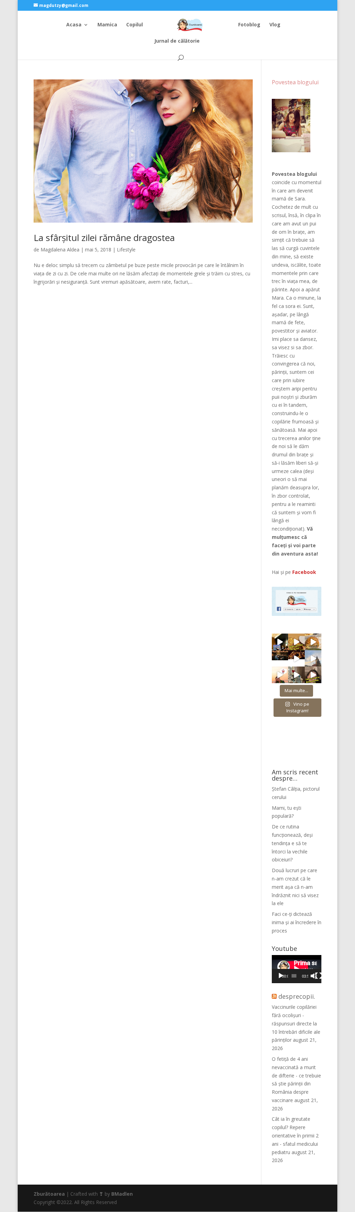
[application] (296, 969)
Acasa (73, 25)
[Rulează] (280, 975)
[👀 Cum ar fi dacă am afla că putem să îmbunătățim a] (313, 675)
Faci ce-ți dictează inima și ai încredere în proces (296, 922)
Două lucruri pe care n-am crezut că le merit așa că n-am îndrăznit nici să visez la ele (295, 886)
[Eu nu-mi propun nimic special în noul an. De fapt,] (280, 658)
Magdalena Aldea (60, 249)
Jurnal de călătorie (177, 41)
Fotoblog (249, 25)
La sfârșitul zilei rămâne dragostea (104, 237)
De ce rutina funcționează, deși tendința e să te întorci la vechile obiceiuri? (292, 843)
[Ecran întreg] (318, 975)
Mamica (107, 25)
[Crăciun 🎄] (313, 658)
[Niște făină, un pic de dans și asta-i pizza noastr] (296, 642)
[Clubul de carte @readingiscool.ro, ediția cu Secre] (296, 675)
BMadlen (122, 1193)
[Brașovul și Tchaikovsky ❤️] (296, 658)
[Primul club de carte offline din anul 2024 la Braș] (280, 642)
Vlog (274, 25)
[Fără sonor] (313, 975)
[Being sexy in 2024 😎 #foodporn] (313, 642)
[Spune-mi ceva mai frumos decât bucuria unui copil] (280, 675)
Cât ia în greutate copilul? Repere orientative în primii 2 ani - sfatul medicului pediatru (295, 1135)
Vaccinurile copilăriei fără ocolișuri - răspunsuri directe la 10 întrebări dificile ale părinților (296, 1023)
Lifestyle (126, 249)
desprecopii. (296, 996)
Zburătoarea (49, 1193)
